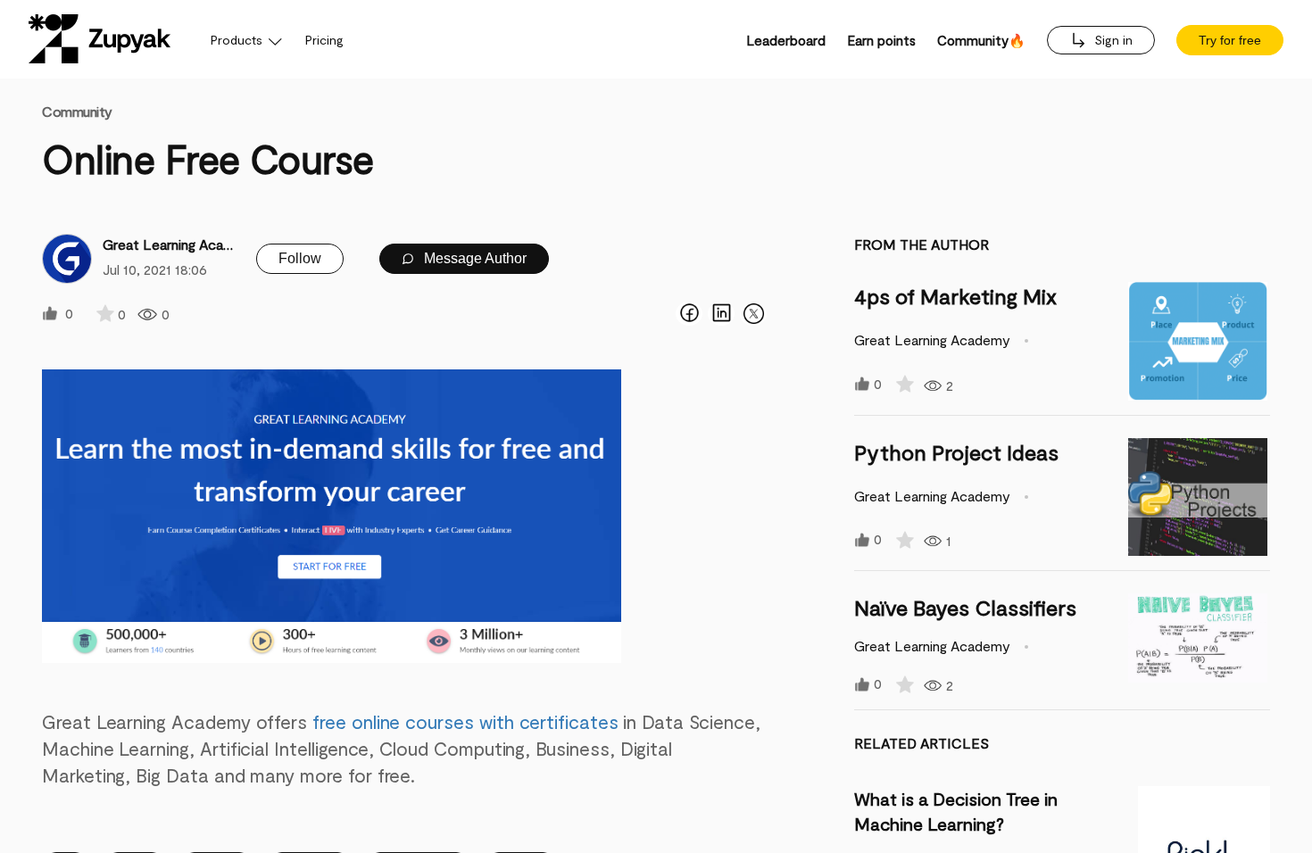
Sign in (1112, 39)
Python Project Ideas (956, 452)
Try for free (1230, 40)
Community (77, 111)
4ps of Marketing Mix (955, 296)
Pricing (324, 39)
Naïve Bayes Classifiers (965, 607)
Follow (299, 258)
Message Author (473, 258)
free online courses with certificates (465, 721)
